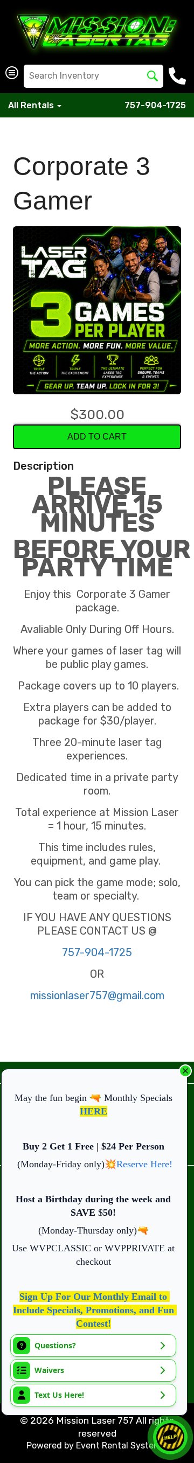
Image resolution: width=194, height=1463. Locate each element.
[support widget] (170, 1437)
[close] (185, 1070)
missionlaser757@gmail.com (97, 995)
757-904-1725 (155, 105)
